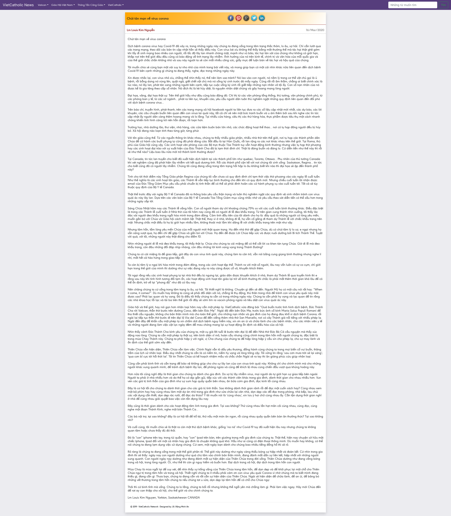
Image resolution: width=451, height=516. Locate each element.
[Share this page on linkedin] (261, 18)
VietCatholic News (18, 5)
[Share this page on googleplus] (246, 18)
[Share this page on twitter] (254, 18)
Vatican (42, 5)
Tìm (443, 5)
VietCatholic (115, 5)
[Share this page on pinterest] (238, 18)
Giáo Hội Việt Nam (62, 5)
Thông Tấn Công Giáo (90, 5)
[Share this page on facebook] (230, 18)
